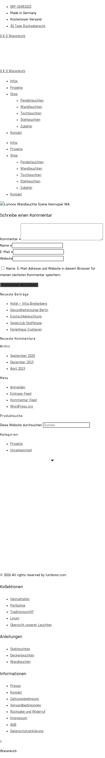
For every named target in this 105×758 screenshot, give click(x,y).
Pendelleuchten (32, 100)
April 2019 (17, 368)
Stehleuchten (30, 120)
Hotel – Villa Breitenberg (28, 303)
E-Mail (6, 252)
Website (6, 258)
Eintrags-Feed (20, 394)
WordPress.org (21, 406)
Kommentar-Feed (23, 400)
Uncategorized (21, 450)
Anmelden (17, 387)
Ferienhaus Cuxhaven (26, 329)
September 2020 (22, 356)
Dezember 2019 (22, 362)
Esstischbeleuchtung (26, 316)
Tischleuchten (30, 113)
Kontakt (16, 133)
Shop (14, 94)
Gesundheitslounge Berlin (29, 310)
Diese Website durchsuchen (21, 425)
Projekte (16, 88)
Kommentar (10, 239)
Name (6, 245)
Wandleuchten (31, 107)
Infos (14, 81)
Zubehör (26, 126)
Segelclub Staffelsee (26, 323)
